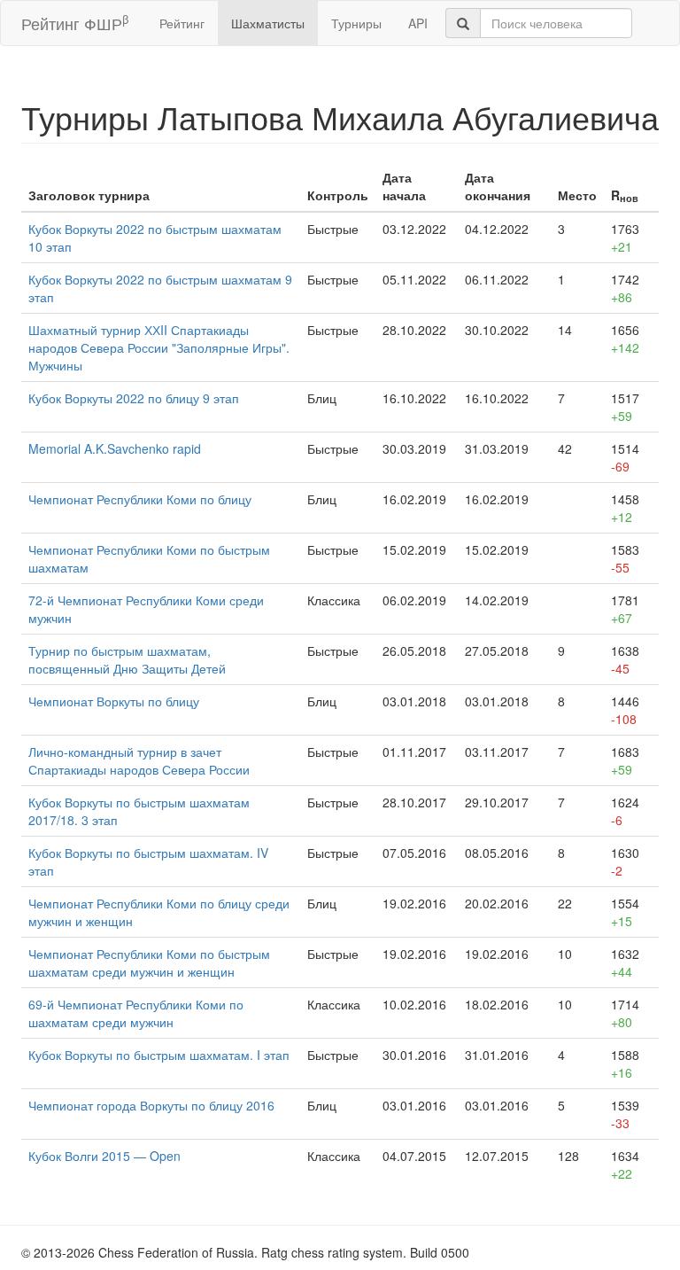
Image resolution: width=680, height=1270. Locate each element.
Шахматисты (268, 23)
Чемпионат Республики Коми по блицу (139, 499)
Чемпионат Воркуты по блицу (113, 701)
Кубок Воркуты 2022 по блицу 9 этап (133, 398)
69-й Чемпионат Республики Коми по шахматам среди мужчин (135, 1013)
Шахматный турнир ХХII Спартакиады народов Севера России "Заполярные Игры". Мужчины (159, 347)
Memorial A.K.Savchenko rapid (114, 448)
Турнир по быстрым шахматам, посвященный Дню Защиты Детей (127, 659)
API (418, 23)
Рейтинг (182, 23)
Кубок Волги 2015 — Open (104, 1156)
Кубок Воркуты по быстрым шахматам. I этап (159, 1055)
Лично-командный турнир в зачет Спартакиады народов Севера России (139, 760)
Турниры (356, 23)
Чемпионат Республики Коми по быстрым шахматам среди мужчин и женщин (149, 962)
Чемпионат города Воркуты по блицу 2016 (151, 1105)
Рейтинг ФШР (74, 23)
